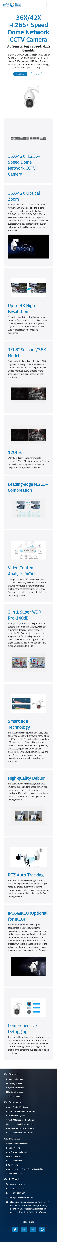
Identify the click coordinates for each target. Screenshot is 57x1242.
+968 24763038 (17, 1193)
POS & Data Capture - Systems (20, 1128)
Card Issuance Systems (16, 1115)
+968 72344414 (17, 1184)
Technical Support (14, 1096)
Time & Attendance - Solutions (20, 1120)
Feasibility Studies (14, 1083)
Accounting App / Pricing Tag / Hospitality (24, 1169)
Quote (36, 74)
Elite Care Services (14, 1092)
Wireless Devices (13, 1156)
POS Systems (12, 1165)
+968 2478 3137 (17, 1189)
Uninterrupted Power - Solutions (20, 1111)
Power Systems (13, 1148)
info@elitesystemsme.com (21, 1197)
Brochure (20, 74)
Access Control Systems (17, 1107)
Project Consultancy (15, 1088)
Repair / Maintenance (15, 1079)
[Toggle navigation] (50, 4)
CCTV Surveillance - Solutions (19, 1133)
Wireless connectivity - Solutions (20, 1124)
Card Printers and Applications (19, 1152)
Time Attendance (13, 1173)
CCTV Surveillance (14, 1160)
